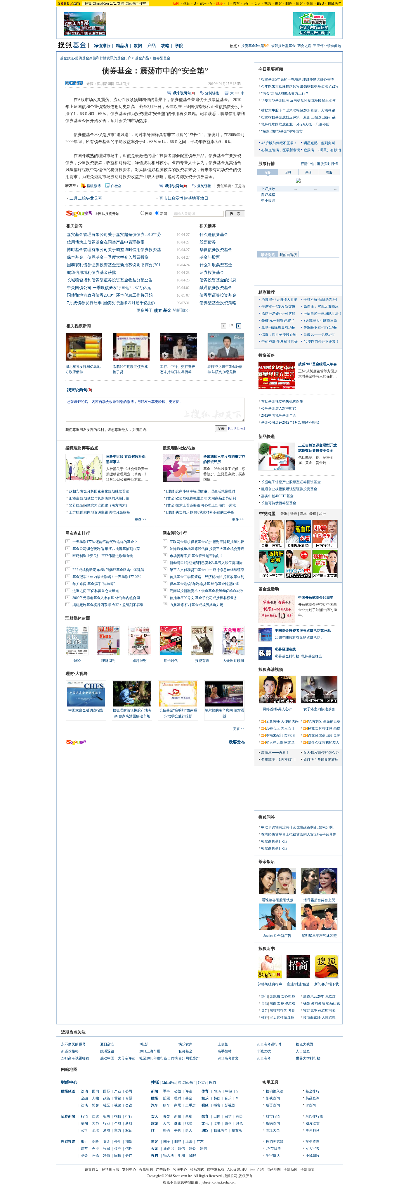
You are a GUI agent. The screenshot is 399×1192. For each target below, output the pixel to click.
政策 (106, 1098)
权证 (128, 1130)
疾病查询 (273, 1123)
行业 (106, 1123)
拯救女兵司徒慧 (320, 728)
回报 (117, 1155)
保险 (95, 1141)
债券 (117, 1148)
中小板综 (268, 201)
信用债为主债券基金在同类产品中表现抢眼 (106, 242)
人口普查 (303, 1051)
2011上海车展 (149, 1051)
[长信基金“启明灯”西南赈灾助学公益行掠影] (178, 694)
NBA (217, 1091)
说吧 (192, 1155)
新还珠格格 (70, 1051)
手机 (177, 1130)
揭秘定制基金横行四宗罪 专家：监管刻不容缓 (107, 605)
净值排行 (102, 45)
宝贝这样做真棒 (282, 1017)
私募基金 (185, 1051)
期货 (128, 1141)
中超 (228, 1091)
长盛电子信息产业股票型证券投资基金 (291, 482)
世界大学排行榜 (308, 1058)
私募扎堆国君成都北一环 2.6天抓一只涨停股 (295, 124)
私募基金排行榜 (287, 656)
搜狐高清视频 (271, 669)
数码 (166, 1130)
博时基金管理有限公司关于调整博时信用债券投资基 (114, 250)
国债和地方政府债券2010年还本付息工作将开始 (110, 295)
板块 (106, 1116)
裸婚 (306, 1003)
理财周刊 (108, 661)
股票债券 (208, 242)
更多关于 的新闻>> (163, 310)
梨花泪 (289, 735)
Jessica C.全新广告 (277, 936)
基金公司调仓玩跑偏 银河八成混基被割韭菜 (106, 549)
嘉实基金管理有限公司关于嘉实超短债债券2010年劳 (114, 234)
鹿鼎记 (168, 1148)
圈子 (166, 1141)
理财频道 (68, 1141)
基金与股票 (210, 257)
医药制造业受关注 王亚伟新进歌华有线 (102, 556)
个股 (117, 1123)
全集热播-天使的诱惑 (282, 721)
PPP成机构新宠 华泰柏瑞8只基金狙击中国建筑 (108, 570)
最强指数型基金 (283, 46)
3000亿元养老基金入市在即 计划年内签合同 (106, 598)
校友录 (237, 1130)
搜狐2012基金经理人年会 (317, 364)
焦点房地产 (129, 3)
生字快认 (273, 1155)
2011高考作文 (228, 1058)
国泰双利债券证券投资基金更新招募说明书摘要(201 (113, 265)
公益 (177, 1091)
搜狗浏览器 (274, 1141)
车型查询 (313, 1141)
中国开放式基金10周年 (315, 598)
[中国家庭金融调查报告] (86, 694)
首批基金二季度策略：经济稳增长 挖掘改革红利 (207, 577)
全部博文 (308, 1169)
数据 (138, 45)
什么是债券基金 (214, 234)
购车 (166, 1105)
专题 (128, 1098)
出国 (217, 1116)
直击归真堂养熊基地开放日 (183, 198)
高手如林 (225, 1051)
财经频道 (68, 1091)
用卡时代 (171, 661)
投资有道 (202, 661)
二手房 (190, 1105)
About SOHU (237, 1169)
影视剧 (230, 1105)
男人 (188, 1130)
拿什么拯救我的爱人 (323, 742)
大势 (95, 1123)
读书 (217, 1123)
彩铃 (192, 1148)
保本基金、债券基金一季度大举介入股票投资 (108, 257)
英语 (239, 1116)
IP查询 (311, 1105)
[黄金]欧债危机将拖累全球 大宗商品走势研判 (201, 498)
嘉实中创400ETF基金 (277, 496)
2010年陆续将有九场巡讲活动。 (299, 638)
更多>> (238, 729)
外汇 (117, 1141)
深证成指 (268, 195)
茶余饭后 (267, 861)
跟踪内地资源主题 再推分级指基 (105, 512)
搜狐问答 (267, 817)
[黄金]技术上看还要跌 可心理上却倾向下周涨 (201, 505)
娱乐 (203, 3)
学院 (179, 45)
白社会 (116, 186)
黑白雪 (275, 1003)
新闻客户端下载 (326, 984)
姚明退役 (107, 1051)
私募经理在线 (285, 649)
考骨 (291, 1010)
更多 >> (141, 519)
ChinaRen (101, 3)
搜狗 (142, 3)
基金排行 (313, 1091)
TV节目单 (273, 1148)
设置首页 (92, 1169)
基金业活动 (269, 589)
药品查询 (313, 1098)
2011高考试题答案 (75, 1058)
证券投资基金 (212, 272)
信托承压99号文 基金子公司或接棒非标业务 (203, 598)
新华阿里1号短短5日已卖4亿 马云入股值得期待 (206, 563)
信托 (128, 1148)
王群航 (74, 512)
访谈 (84, 1105)
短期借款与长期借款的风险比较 (104, 498)
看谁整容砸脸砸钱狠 (277, 900)
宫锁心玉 (273, 728)
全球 (95, 1130)
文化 (205, 1123)
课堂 (84, 1148)
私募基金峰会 (311, 656)
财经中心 (69, 1082)
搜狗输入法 (274, 1091)
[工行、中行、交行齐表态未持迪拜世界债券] (178, 346)
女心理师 (288, 996)
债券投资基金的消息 (218, 280)
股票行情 (267, 163)
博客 (299, 3)
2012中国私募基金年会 (278, 415)
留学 (228, 1116)
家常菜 (289, 742)
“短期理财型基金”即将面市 (282, 131)
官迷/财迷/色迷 (298, 984)
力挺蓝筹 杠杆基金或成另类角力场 (196, 605)
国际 (106, 1091)
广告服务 (163, 1169)
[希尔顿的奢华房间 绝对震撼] (224, 694)
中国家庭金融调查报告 (85, 710)
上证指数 (268, 189)
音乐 (228, 1098)
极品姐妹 (333, 1003)
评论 (95, 1155)
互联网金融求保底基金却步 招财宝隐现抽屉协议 (207, 542)
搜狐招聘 (146, 1169)
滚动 (84, 1091)
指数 (117, 1116)
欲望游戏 (288, 1003)
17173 (115, 3)
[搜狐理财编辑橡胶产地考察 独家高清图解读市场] (132, 694)
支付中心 (129, 1169)
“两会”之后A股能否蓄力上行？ (285, 93)
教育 (205, 1116)
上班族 (223, 1044)
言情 (264, 1003)
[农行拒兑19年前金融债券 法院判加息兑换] (225, 346)
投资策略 (267, 355)
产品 (152, 45)
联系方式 (197, 1169)
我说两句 (334, 3)
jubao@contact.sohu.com (219, 1182)
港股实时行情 (327, 164)
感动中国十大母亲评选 (117, 1058)
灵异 (264, 1010)
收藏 (106, 1148)
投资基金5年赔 (252, 46)
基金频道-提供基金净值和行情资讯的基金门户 (95, 58)
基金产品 (142, 58)
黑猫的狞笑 (278, 1010)
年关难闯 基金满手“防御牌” (93, 584)
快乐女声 (185, 1044)
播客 (278, 3)
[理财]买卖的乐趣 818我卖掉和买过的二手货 (200, 512)
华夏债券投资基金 (216, 250)
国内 (95, 1091)
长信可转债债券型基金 (278, 503)
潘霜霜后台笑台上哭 (319, 900)
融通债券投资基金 (216, 288)
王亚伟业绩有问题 (327, 46)
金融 (84, 1098)
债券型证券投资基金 (218, 295)
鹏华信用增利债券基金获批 (91, 272)
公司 (128, 1091)
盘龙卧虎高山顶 (320, 735)
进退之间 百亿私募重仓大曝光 (95, 591)
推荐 (264, 1017)
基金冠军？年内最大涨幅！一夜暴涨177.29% (106, 577)
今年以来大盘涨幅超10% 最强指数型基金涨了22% (299, 86)
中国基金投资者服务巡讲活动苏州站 (303, 631)
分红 (128, 1155)
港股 (106, 1130)
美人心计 (288, 728)
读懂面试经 (312, 1017)
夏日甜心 (107, 1044)
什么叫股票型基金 (216, 265)
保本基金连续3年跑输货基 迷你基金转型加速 (204, 584)
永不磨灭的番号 (73, 1044)
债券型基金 (161, 58)
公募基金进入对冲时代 (278, 408)
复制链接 (212, 93)
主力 (117, 1130)
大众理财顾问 (233, 661)
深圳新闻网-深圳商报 (113, 84)
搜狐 (88, 3)
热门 (264, 996)
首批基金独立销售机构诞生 (282, 401)
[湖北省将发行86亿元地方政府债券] (83, 346)
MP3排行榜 (314, 1116)
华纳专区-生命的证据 (324, 721)
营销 (117, 1098)
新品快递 (267, 436)
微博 (309, 3)
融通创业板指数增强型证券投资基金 (289, 489)
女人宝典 (313, 1148)
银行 (84, 1141)
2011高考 (264, 1058)
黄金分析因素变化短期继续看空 (104, 491)
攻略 (165, 45)
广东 (200, 1141)
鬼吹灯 (330, 996)
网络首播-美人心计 (277, 709)
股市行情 (273, 1116)
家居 (177, 1105)
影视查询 (273, 1098)
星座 (188, 1116)
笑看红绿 (76, 505)
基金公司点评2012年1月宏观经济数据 (290, 422)
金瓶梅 (275, 996)
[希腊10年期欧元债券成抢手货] (131, 346)
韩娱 (217, 1098)
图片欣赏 (313, 1123)
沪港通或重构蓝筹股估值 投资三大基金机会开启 (207, 549)
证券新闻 (68, 1116)
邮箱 (177, 1141)
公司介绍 (257, 1169)
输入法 (168, 1155)
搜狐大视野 (304, 1044)
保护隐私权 (215, 1169)
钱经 (77, 661)
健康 (177, 1123)
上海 (188, 1141)
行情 (84, 1116)
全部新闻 (291, 1169)
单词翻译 (313, 1130)
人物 (95, 1098)
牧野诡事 (310, 1010)
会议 (128, 1105)
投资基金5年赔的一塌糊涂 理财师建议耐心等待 (297, 79)
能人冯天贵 (274, 742)
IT (227, 3)
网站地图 (274, 1169)
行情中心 (308, 164)
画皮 (336, 728)
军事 (166, 1091)
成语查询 (273, 1105)
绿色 (239, 1123)
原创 (228, 1123)
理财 (177, 1098)
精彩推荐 (267, 292)
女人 (257, 3)
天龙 (154, 1148)
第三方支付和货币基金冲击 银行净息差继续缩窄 (207, 570)
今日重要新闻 (271, 69)
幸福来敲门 (274, 735)
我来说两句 (77, 390)
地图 (181, 1155)
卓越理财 (140, 661)
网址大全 (273, 1130)
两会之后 (304, 46)
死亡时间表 (327, 1010)
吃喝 (188, 1123)
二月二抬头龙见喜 (86, 198)
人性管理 (329, 1017)
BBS (320, 3)
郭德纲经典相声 (270, 984)
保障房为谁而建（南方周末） (106, 505)
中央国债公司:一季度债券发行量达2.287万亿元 (109, 288)
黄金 (106, 1141)
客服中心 (180, 1169)
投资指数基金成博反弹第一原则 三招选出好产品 (298, 117)
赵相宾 (74, 491)
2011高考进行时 (269, 1044)
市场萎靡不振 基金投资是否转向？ (196, 556)
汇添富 (74, 498)
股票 (166, 1098)
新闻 (154, 1091)
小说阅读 (313, 1155)
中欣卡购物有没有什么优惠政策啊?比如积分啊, (297, 827)
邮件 (288, 3)
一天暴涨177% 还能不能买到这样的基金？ (105, 542)
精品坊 (122, 45)
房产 (246, 3)
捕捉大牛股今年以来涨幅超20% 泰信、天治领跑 (298, 110)
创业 (95, 1148)
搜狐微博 (94, 186)
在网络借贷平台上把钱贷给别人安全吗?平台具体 (298, 834)
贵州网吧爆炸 (189, 1058)
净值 (106, 1155)
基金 (84, 1155)
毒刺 (336, 735)
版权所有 (245, 1176)
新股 (128, 1123)
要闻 (84, 1123)
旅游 (154, 1123)
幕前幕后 (318, 1003)
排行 (128, 1116)
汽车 (236, 3)
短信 (181, 1148)
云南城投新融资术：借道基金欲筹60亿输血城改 (206, 591)
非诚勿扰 (264, 1051)
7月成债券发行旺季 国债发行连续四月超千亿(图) (111, 303)
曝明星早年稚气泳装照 (319, 936)
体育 (186, 3)
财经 (154, 1098)
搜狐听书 (267, 948)
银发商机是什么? (274, 841)
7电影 (143, 1044)
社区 (106, 1105)
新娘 (177, 1116)
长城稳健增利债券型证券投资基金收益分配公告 (110, 280)
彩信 (203, 1148)
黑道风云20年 (313, 996)
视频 (267, 3)
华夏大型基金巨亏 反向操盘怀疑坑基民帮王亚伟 (298, 100)
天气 (166, 1123)
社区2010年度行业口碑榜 (158, 1058)
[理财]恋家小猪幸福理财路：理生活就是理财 (200, 491)
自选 (95, 1116)
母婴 (166, 1116)
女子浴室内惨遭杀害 (319, 709)
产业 (117, 1091)
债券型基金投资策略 (218, 303)
